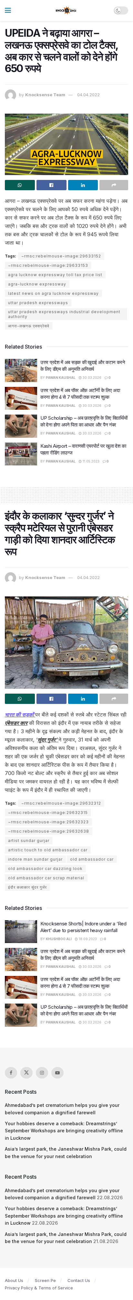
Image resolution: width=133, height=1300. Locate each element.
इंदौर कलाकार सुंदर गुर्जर (27, 887)
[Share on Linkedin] (83, 185)
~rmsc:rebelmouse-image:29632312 (61, 803)
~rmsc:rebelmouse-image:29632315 (48, 812)
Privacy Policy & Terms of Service (39, 1287)
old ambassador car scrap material (46, 877)
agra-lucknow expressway (37, 284)
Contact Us (78, 1280)
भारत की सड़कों (20, 714)
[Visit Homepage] (66, 10)
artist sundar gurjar (28, 840)
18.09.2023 (87, 939)
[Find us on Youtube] (57, 1073)
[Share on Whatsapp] (20, 185)
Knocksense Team (45, 94)
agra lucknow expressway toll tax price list (55, 274)
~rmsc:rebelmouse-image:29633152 (61, 256)
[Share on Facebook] (51, 185)
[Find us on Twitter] (26, 1073)
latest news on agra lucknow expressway (53, 293)
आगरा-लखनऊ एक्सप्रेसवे (28, 325)
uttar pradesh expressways (38, 302)
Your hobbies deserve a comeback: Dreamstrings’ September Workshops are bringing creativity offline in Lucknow (64, 1131)
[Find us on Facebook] (11, 1073)
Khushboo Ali (59, 939)
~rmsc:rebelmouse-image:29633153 (48, 265)
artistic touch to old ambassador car (47, 849)
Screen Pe (45, 1280)
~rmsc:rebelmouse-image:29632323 (48, 821)
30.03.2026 (91, 377)
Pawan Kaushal (61, 377)
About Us (14, 1280)
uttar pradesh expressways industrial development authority (64, 314)
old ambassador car (92, 859)
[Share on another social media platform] (113, 185)
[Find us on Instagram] (42, 1073)
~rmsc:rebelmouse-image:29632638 (48, 831)
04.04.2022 (88, 94)
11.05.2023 (90, 461)
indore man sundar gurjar (35, 859)
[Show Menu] (8, 10)
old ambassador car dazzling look (45, 868)
